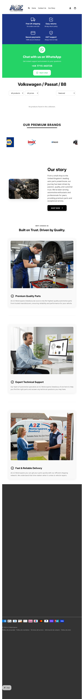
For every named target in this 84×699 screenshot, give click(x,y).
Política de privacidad (8, 630)
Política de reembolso (22, 630)
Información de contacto (52, 630)
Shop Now (55, 208)
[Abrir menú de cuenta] (70, 8)
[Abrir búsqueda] (28, 8)
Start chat (43, 73)
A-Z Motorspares (12, 627)
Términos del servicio (37, 630)
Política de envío (66, 630)
